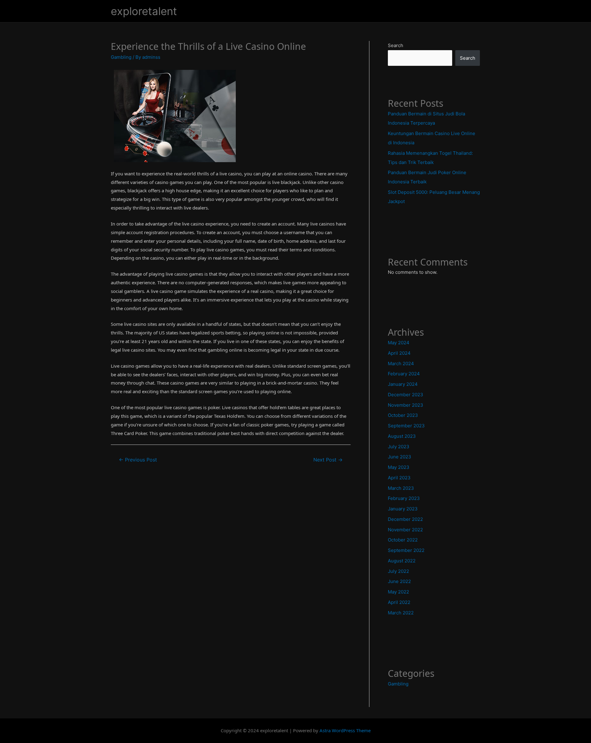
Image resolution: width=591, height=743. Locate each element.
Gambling (121, 57)
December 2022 (405, 519)
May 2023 (398, 467)
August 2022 (402, 561)
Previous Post (138, 460)
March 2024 (401, 363)
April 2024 (399, 353)
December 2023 (405, 394)
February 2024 (404, 374)
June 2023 (399, 457)
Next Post (328, 460)
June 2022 (399, 581)
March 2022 (401, 613)
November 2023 (405, 405)
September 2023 (406, 426)
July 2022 (398, 571)
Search (395, 45)
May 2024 (398, 343)
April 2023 (399, 478)
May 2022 (398, 592)
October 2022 (403, 540)
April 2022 (399, 602)
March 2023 (401, 488)
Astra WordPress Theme (345, 730)
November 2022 (405, 530)
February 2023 (404, 498)
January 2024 (403, 384)
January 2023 (403, 509)
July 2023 (398, 446)
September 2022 (406, 550)
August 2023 (402, 436)
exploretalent (144, 11)
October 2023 (403, 415)
